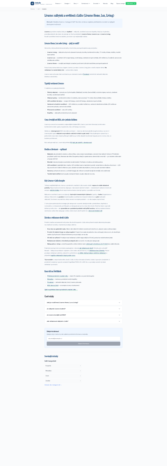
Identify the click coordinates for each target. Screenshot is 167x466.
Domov (33, 9)
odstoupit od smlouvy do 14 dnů (97, 244)
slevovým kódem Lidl (95, 211)
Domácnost (85, 3)
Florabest (86, 74)
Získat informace (83, 344)
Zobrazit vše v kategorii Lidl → (53, 385)
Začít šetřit (130, 3)
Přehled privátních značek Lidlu (57, 276)
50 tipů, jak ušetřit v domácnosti (81, 142)
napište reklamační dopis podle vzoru (63, 255)
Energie (67, 3)
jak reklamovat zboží (86, 248)
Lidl (38, 9)
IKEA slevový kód (52, 285)
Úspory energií (120, 3)
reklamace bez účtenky (96, 250)
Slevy (75, 3)
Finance (57, 3)
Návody (105, 3)
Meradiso (50, 279)
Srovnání (95, 3)
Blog (112, 3)
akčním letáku (54, 190)
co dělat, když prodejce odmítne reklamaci (92, 253)
